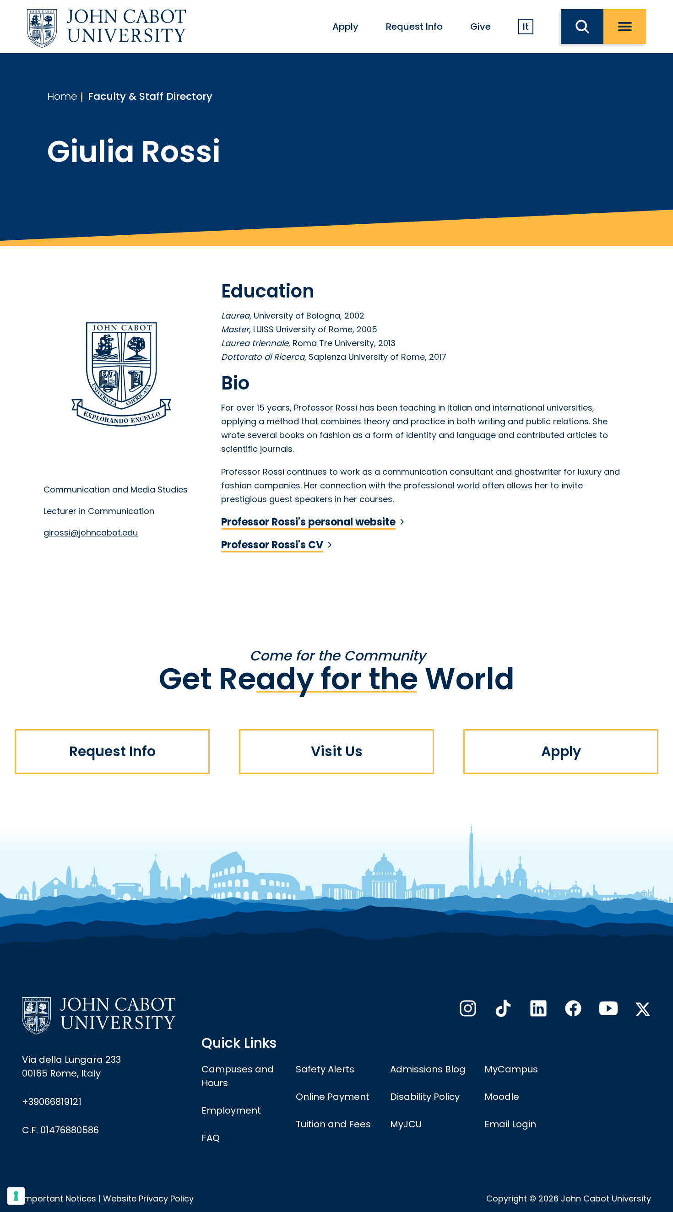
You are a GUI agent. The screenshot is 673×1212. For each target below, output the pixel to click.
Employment (231, 1110)
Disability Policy (425, 1096)
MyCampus (511, 1069)
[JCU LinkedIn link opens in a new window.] (537, 1011)
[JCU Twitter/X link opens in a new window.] (643, 1009)
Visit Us (337, 751)
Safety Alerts (325, 1069)
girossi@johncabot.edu (90, 532)
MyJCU (406, 1124)
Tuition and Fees (333, 1124)
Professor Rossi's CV (272, 545)
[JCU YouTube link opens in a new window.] (607, 1011)
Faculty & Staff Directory (150, 96)
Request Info (414, 26)
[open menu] (624, 26)
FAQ (210, 1137)
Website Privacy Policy (148, 1198)
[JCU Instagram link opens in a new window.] (467, 1011)
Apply (345, 26)
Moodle (501, 1096)
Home (62, 96)
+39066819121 (51, 1101)
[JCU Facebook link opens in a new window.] (572, 1011)
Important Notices (59, 1198)
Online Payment (332, 1096)
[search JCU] (582, 26)
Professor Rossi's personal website (308, 522)
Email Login (510, 1124)
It (526, 26)
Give (480, 26)
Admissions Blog (428, 1069)
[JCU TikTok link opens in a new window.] (502, 1011)
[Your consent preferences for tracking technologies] (16, 1196)
